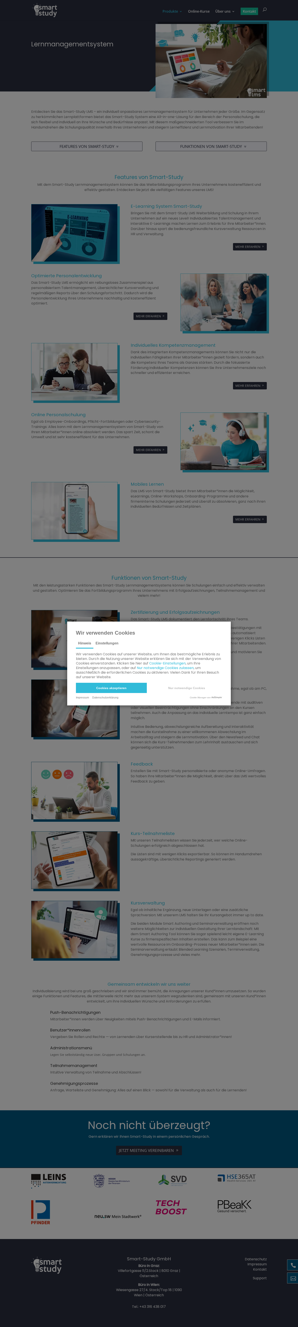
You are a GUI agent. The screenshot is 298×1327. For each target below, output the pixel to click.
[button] (111, 688)
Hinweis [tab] (84, 643)
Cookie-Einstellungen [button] (167, 663)
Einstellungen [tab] (107, 643)
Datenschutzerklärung (105, 697)
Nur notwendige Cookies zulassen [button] (165, 667)
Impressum (82, 697)
